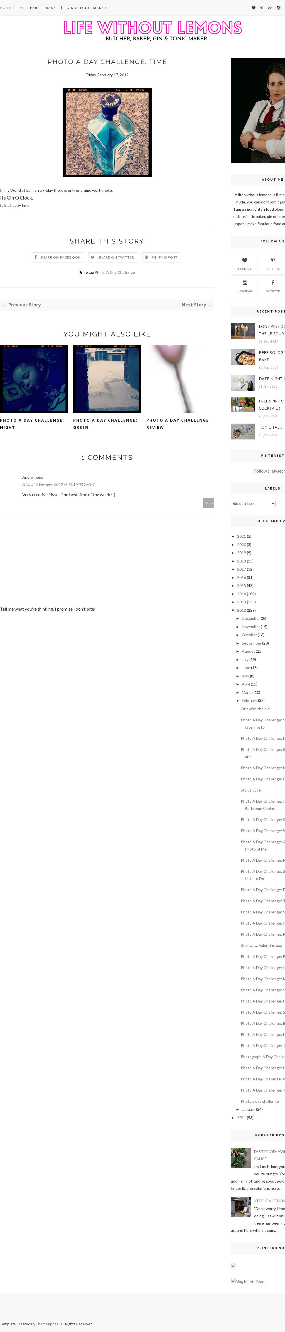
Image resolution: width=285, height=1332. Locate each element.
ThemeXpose (47, 1323)
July (245, 659)
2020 (241, 544)
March (247, 692)
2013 (241, 601)
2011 (241, 1117)
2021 (241, 536)
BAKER (52, 8)
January (248, 1109)
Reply (209, 503)
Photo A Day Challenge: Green (105, 423)
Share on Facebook (60, 257)
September (251, 643)
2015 (241, 585)
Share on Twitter (116, 257)
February (249, 700)
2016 (241, 577)
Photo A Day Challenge (115, 272)
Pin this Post (165, 257)
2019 (241, 552)
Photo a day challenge (260, 1101)
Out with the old (255, 708)
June (246, 667)
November (251, 626)
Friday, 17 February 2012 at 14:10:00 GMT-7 (58, 484)
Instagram (245, 291)
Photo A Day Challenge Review (177, 423)
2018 (241, 561)
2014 (241, 593)
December (251, 618)
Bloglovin (244, 269)
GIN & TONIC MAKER (86, 8)
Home (5, 8)
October (249, 634)
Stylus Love (251, 790)
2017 (241, 569)
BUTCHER (29, 8)
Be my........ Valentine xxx (261, 945)
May (245, 676)
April (246, 684)
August (248, 651)
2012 (241, 610)
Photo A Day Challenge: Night (32, 423)
